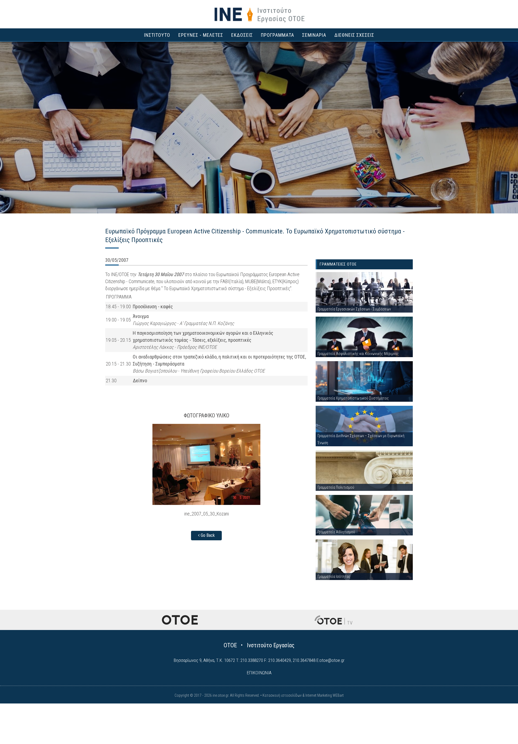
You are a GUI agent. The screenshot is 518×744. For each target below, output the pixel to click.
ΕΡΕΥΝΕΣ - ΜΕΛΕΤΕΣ (200, 35)
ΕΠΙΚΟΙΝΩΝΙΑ (259, 672)
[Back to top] (501, 727)
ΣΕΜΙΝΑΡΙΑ (314, 35)
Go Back (207, 535)
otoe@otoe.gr (332, 660)
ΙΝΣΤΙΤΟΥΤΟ (157, 35)
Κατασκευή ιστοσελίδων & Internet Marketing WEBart (303, 695)
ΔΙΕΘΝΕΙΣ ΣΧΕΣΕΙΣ (354, 35)
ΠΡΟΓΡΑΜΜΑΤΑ (277, 35)
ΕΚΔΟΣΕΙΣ (242, 35)
